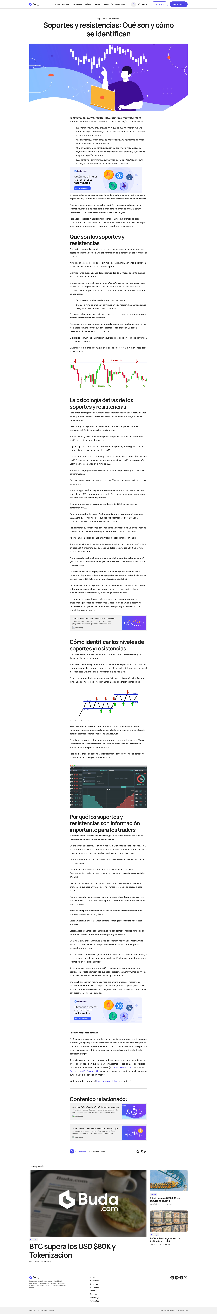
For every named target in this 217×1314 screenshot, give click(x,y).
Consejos (94, 1284)
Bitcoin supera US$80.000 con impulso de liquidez (165, 1199)
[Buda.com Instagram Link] (177, 1277)
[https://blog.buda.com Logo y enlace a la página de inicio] (34, 4)
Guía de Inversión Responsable (84, 1071)
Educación (94, 1280)
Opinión (93, 1294)
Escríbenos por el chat (106, 1081)
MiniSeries (94, 1287)
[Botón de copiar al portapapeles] (145, 1151)
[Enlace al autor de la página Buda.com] (72, 1151)
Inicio (92, 1277)
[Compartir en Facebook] (138, 1151)
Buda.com (116, 19)
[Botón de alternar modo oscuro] (133, 4)
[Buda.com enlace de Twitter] (186, 1277)
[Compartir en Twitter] (142, 1151)
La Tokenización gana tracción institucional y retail (165, 1240)
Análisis (153, 1194)
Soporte (32, 1310)
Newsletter (33, 1240)
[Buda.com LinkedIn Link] (172, 1277)
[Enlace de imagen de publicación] (88, 1203)
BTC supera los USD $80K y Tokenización (72, 1250)
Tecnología (154, 1235)
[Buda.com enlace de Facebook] (181, 1277)
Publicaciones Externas (46, 1310)
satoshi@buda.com (121, 1067)
